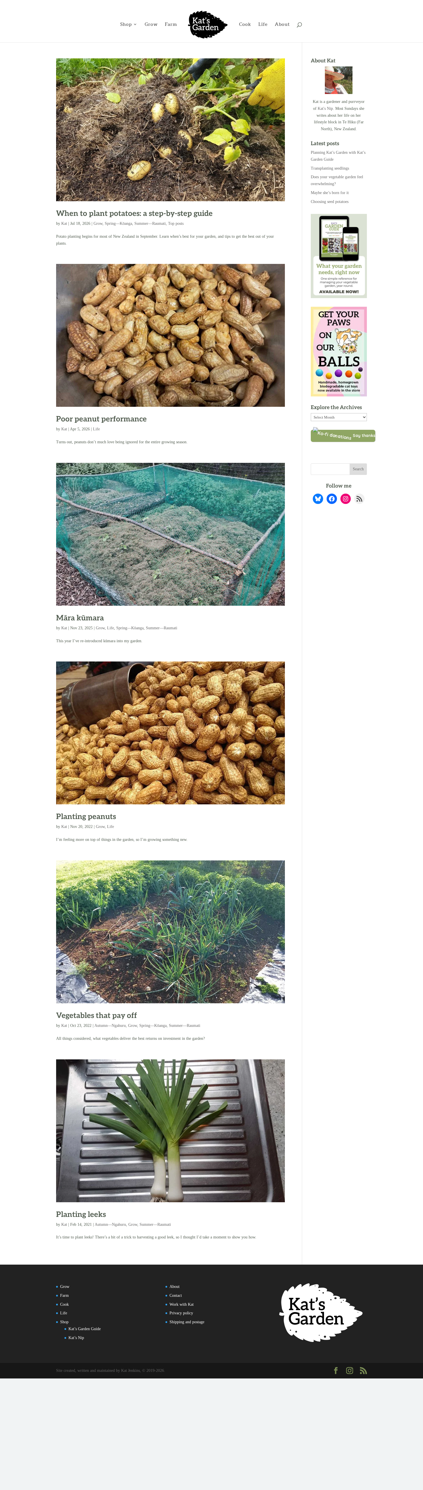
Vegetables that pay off (96, 1015)
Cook (245, 24)
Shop (126, 24)
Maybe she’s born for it (330, 193)
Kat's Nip (325, 108)
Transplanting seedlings (330, 168)
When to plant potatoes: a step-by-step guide (134, 213)
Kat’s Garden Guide (84, 1329)
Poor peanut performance (101, 419)
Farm (171, 24)
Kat (64, 223)
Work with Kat (181, 1304)
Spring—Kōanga (118, 223)
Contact (175, 1295)
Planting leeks (81, 1214)
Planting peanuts (86, 816)
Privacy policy (181, 1313)
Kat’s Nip (76, 1338)
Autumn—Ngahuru (110, 1025)
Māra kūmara (80, 618)
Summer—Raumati (150, 223)
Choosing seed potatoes (329, 202)
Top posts (176, 223)
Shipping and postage (186, 1322)
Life (263, 24)
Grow (151, 24)
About (282, 24)
